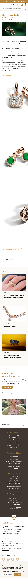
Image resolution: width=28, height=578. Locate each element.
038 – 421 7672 (14, 480)
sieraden (4, 393)
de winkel (16, 447)
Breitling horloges (7, 533)
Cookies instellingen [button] (7, 574)
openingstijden (16, 443)
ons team (18, 446)
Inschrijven (7, 387)
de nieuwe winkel (16, 488)
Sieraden (5, 528)
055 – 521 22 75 (14, 460)
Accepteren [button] (17, 574)
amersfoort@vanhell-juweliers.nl (14, 441)
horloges (10, 393)
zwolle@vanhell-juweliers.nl (14, 482)
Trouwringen (6, 531)
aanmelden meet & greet (11, 250)
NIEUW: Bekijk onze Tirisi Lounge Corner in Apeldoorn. (14, 1)
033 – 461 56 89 (14, 439)
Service (18, 533)
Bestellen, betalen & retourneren (20, 527)
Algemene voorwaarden (19, 530)
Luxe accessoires (7, 529)
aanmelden (7, 76)
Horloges (5, 526)
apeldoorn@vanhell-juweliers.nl (14, 461)
